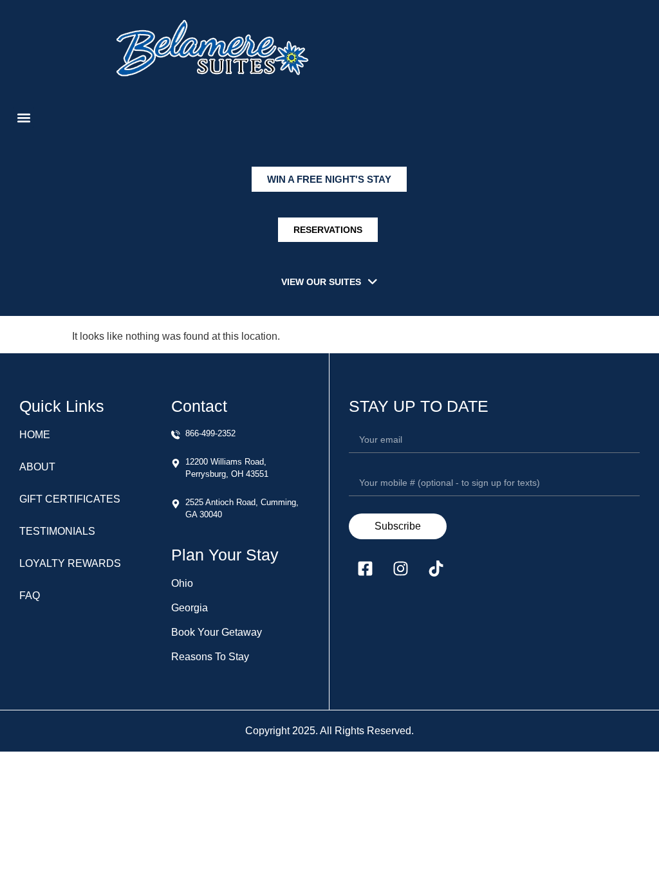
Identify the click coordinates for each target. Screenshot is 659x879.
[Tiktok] (436, 568)
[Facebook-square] (365, 568)
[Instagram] (400, 568)
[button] (23, 117)
